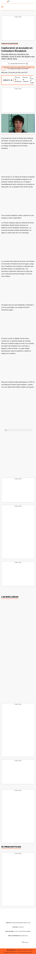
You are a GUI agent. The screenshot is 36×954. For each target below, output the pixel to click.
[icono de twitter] (28, 2)
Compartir (6, 80)
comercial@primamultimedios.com (18, 922)
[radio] (3, 2)
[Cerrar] (33, 67)
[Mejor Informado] (18, 7)
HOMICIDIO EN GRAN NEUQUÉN (9, 43)
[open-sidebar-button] (2, 7)
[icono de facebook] (25, 2)
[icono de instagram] (31, 2)
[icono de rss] (34, 2)
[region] (18, 28)
